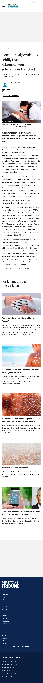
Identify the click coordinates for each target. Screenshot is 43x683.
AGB (3, 641)
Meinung (4, 604)
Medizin (4, 597)
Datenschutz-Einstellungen (21, 646)
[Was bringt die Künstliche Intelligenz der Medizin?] (21, 304)
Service (4, 615)
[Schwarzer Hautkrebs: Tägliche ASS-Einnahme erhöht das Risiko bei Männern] (21, 404)
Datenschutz (5, 643)
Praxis (4, 599)
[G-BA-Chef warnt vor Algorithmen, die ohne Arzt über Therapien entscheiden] (21, 498)
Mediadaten (5, 621)
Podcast (4, 607)
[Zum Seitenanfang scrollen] (39, 679)
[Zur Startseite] (13, 6)
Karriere (4, 626)
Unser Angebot (6, 623)
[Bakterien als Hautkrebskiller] (21, 454)
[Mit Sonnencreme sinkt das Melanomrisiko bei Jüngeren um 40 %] (21, 355)
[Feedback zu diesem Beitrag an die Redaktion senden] (8, 91)
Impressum (5, 638)
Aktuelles (5, 594)
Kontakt (4, 635)
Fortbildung (5, 609)
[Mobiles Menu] (4, 6)
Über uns (4, 618)
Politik (4, 602)
